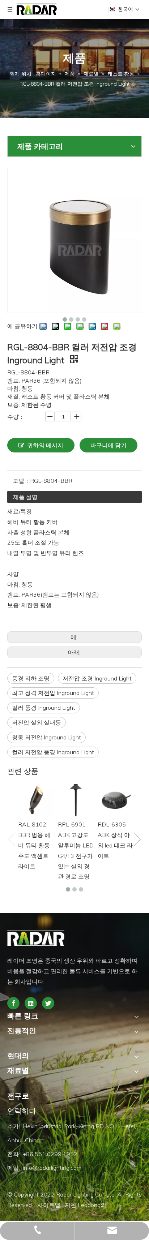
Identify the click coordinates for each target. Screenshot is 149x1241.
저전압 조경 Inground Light (97, 678)
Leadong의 (93, 1204)
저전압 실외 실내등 (36, 722)
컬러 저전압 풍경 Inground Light (53, 752)
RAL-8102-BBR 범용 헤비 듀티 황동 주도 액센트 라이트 (34, 845)
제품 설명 (25, 497)
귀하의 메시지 (45, 445)
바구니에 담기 (108, 445)
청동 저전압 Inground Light (46, 737)
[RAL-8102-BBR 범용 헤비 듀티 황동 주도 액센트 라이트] (36, 799)
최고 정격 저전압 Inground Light (53, 692)
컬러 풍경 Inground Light (43, 707)
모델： (21, 480)
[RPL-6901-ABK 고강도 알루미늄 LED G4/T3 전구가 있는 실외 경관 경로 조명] (76, 799)
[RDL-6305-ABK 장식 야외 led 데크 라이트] (116, 799)
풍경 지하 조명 (31, 678)
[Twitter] (48, 1003)
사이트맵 (49, 1204)
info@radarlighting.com (52, 1167)
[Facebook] (13, 1003)
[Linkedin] (31, 1003)
